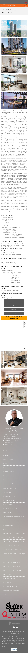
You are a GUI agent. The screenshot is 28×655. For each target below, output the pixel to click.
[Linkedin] (14, 627)
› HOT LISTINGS (7, 513)
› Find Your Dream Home (9, 488)
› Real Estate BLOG (8, 595)
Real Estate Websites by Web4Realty (10, 631)
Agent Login (23, 631)
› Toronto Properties (8, 492)
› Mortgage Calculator (8, 471)
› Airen (4, 529)
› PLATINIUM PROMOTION (10, 508)
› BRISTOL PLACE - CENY (9, 578)
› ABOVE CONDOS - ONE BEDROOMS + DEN (14, 541)
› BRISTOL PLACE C (8, 582)
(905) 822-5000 (9, 444)
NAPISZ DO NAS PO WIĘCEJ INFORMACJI (14, 318)
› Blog (4, 467)
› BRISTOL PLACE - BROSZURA (11, 591)
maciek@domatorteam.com (11, 440)
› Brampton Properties (9, 500)
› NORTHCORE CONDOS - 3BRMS (12, 570)
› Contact (5, 463)
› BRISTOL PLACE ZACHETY (10, 587)
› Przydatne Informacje (9, 476)
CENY (14, 305)
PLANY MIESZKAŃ (14, 301)
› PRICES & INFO (7, 574)
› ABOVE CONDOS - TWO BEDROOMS (13, 545)
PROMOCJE (14, 309)
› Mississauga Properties (9, 496)
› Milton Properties (8, 504)
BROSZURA (14, 313)
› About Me (6, 455)
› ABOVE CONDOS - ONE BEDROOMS (13, 537)
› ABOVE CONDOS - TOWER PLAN (12, 558)
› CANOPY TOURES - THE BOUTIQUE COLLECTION (14, 517)
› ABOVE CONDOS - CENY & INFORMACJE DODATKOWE (14, 554)
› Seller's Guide (7, 480)
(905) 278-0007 (9, 442)
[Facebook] (11, 627)
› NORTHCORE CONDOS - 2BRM (11, 566)
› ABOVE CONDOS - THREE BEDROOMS (13, 550)
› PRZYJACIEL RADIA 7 (8, 521)
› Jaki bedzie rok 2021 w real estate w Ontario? (14, 533)
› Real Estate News (8, 459)
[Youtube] (17, 627)
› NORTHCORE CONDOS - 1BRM (11, 562)
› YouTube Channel (8, 484)
